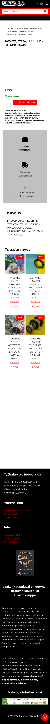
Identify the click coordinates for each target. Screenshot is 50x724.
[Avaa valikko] (47, 3)
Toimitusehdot (12, 535)
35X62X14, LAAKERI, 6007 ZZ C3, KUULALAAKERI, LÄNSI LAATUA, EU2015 (14, 348)
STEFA (28, 123)
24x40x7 (36, 115)
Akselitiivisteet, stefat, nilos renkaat (25, 113)
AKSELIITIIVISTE (21, 118)
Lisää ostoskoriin (25, 102)
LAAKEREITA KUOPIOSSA (34, 120)
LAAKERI (8, 123)
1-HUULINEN (27, 115)
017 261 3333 (10, 514)
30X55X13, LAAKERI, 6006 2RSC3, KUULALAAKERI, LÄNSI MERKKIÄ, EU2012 (35, 348)
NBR (23, 123)
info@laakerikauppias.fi (17, 510)
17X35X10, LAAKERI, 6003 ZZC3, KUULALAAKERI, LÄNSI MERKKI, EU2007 (14, 288)
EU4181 (34, 118)
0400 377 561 (11, 517)
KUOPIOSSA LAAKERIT (14, 120)
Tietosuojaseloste (13, 538)
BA (30, 118)
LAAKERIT (17, 123)
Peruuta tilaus (11, 542)
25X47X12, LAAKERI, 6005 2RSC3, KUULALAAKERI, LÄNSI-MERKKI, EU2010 (35, 288)
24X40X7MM (9, 118)
